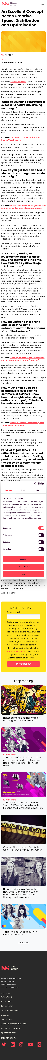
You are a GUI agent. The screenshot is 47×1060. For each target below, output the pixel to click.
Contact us (6, 1001)
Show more (23, 942)
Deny (23, 574)
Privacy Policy (7, 1006)
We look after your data (17, 651)
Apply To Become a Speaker (13, 1023)
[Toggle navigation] (42, 4)
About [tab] (38, 490)
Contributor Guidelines (11, 1028)
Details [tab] (23, 490)
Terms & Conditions (10, 1010)
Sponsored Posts (8, 1033)
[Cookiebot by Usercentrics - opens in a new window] (34, 483)
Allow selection (23, 567)
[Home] (9, 4)
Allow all (23, 559)
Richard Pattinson (18, 81)
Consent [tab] (8, 490)
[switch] (41, 535)
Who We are (6, 997)
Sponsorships (7, 1019)
